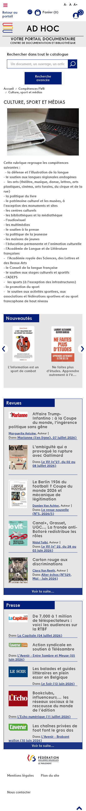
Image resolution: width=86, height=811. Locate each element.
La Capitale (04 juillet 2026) (39, 635)
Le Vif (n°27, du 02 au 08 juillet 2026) (53, 464)
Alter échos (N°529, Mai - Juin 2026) (51, 576)
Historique (81, 13)
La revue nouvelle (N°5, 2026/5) (50, 511)
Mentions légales (20, 775)
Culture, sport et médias (25, 92)
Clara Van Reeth (43, 570)
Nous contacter (19, 792)
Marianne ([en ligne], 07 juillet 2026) (46, 437)
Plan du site (50, 775)
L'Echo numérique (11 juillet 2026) (43, 716)
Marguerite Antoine (22, 433)
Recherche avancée (43, 78)
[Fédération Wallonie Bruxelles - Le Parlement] (43, 759)
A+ (76, 4)
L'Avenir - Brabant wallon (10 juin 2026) (39, 738)
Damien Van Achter (45, 505)
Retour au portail (9, 14)
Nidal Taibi (40, 542)
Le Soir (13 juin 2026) (58, 684)
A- (65, 4)
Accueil (9, 88)
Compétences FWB (31, 88)
